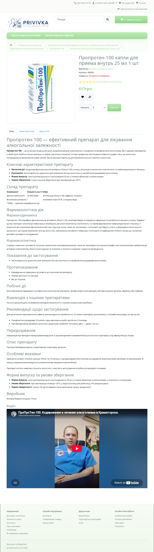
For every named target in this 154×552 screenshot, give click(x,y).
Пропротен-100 (57, 48)
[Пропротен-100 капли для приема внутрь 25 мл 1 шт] (41, 90)
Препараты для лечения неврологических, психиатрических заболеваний (83, 45)
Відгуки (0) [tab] (44, 131)
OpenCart (22, 544)
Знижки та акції (14, 519)
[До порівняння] (89, 97)
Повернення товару (52, 519)
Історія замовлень (123, 519)
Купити (114, 107)
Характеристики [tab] (26, 131)
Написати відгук (114, 82)
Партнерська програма (90, 519)
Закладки (119, 522)
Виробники (84, 515)
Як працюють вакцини (17, 533)
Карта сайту (48, 522)
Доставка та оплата (16, 515)
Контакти (11, 522)
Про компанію (13, 526)
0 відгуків (100, 82)
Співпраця (11, 529)
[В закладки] (82, 97)
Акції (81, 522)
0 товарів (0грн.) (132, 19)
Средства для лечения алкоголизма (27, 48)
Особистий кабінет (123, 515)
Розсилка (119, 526)
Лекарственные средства (59, 35)
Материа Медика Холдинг (101, 68)
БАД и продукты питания (26, 35)
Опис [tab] (11, 131)
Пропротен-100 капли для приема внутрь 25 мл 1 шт (95, 48)
